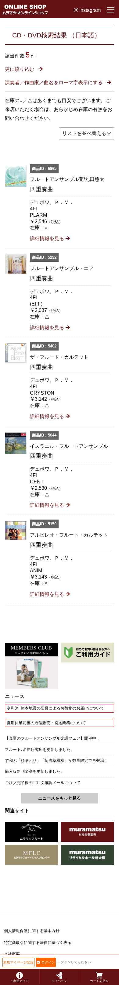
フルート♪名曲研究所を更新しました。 (39, 749)
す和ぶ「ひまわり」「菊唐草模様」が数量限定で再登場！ (56, 760)
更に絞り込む (20, 69)
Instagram (89, 10)
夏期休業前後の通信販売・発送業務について (46, 723)
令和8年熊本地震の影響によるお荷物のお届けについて (55, 708)
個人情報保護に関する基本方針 (32, 930)
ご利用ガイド (19, 981)
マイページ (59, 981)
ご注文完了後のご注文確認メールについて (42, 782)
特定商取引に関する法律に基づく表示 (37, 942)
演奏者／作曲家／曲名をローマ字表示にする (54, 82)
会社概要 (12, 954)
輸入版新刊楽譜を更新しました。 (34, 771)
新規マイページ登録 (18, 962)
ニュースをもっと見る (59, 798)
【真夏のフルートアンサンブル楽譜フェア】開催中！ (52, 738)
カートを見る (99, 981)
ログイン (48, 962)
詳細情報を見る (47, 238)
